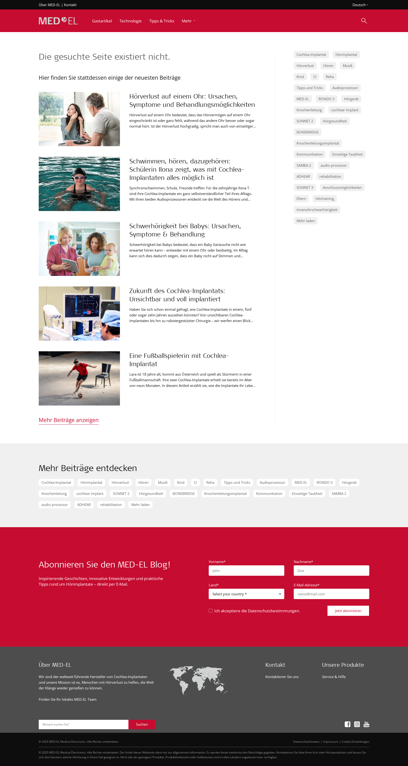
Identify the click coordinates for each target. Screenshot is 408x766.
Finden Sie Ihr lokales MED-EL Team (68, 699)
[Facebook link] (347, 724)
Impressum (330, 741)
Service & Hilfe (334, 676)
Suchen (142, 724)
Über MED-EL (49, 4)
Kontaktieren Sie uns (282, 676)
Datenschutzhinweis (306, 741)
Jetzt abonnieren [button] (348, 610)
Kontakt (70, 4)
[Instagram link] (357, 724)
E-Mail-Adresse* (306, 585)
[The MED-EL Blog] (58, 21)
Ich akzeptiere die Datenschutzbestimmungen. (257, 610)
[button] (189, 21)
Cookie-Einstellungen (355, 741)
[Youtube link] (366, 724)
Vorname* (217, 561)
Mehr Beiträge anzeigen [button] (69, 419)
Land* (214, 585)
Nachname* (303, 561)
